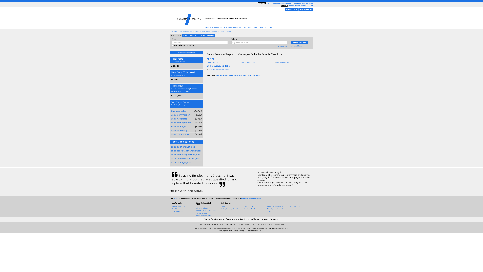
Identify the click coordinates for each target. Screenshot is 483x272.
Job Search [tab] (176, 35)
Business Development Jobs (206, 210)
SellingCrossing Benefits (230, 209)
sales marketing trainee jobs (185, 155)
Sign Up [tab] (201, 35)
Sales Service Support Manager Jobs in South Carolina (244, 54)
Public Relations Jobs (203, 215)
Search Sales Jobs (213, 27)
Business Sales (178, 111)
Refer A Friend (265, 27)
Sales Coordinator (180, 134)
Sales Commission (180, 115)
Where (234, 39)
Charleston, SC (213, 62)
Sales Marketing (179, 130)
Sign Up (224, 206)
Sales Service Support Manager (206, 31)
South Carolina (225, 31)
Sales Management (181, 123)
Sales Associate (179, 119)
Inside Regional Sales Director (218, 70)
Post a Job (291, 9)
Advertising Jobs (202, 208)
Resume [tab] (210, 35)
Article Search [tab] (189, 35)
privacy (176, 198)
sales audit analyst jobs (183, 147)
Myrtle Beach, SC (248, 62)
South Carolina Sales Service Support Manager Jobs (238, 75)
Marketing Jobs (201, 213)
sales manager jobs (181, 162)
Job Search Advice (250, 209)
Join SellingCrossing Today (186, 52)
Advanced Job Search (275, 206)
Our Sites (175, 209)
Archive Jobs (294, 206)
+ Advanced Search (296, 46)
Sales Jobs (173, 31)
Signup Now (306, 9)
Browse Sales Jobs (232, 27)
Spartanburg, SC (282, 62)
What (174, 39)
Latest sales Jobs (177, 211)
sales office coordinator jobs (185, 158)
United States (282, 46)
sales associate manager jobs (186, 151)
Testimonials (248, 206)
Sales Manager (178, 126)
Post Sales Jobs (250, 27)
